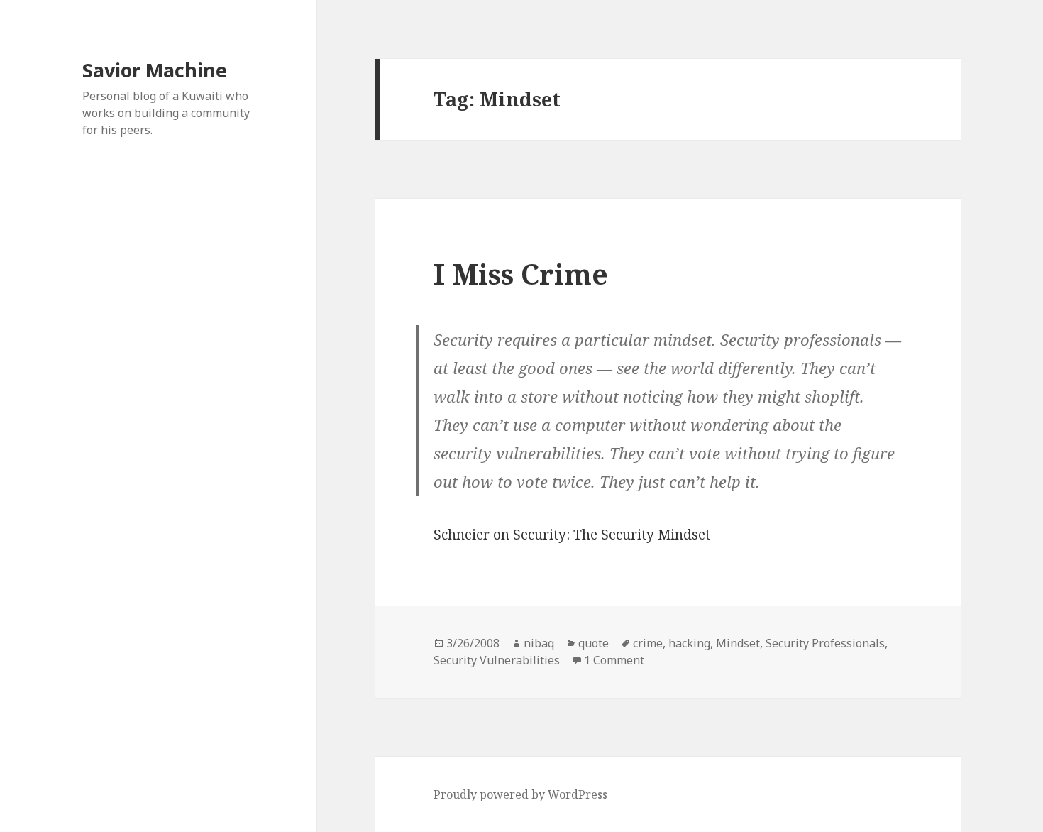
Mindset (738, 643)
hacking (689, 643)
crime (648, 643)
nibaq (539, 643)
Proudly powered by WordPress (520, 794)
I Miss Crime (521, 273)
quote (593, 643)
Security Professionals (825, 643)
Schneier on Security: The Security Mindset (572, 534)
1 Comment (614, 660)
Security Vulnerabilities (497, 660)
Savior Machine (154, 70)
